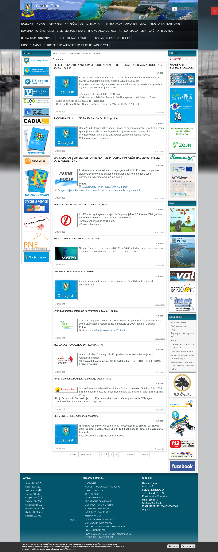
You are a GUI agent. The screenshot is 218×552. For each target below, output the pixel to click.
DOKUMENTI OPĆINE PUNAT (37, 31)
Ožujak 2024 (31, 497)
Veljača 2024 (31, 501)
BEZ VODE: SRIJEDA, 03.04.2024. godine (76, 416)
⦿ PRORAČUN (114, 23)
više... (73, 519)
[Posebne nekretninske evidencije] (36, 250)
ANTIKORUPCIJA (128, 31)
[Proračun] (36, 165)
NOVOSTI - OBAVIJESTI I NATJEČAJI (57, 23)
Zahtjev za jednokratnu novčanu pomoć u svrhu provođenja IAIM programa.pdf (99, 190)
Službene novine (178, 326)
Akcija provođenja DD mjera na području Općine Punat (82, 378)
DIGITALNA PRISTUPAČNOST (38, 38)
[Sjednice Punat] (36, 85)
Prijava (146, 509)
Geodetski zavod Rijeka (182, 351)
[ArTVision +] (182, 198)
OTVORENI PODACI (136, 23)
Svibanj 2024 (31, 490)
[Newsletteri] (36, 154)
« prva (73, 454)
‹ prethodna (85, 454)
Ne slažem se (188, 546)
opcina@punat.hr (158, 496)
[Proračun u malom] (36, 196)
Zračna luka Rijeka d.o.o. (182, 362)
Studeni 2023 (31, 512)
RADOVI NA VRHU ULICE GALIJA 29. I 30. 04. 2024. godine (86, 118)
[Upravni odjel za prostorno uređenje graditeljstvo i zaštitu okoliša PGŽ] (182, 85)
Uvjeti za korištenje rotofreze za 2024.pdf (103, 330)
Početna (55, 54)
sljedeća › (131, 454)
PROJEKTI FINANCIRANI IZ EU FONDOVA (80, 38)
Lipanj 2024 (30, 487)
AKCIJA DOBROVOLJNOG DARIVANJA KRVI (78, 345)
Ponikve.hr (176, 340)
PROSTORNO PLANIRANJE (164, 23)
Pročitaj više (160, 112)
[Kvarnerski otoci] (182, 458)
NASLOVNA (27, 23)
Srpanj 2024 (31, 483)
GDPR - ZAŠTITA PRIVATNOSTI (157, 31)
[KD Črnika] (182, 397)
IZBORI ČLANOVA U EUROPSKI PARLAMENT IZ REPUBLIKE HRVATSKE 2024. (65, 45)
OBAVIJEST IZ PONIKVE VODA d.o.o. (74, 271)
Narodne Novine (178, 322)
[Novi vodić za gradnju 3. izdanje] (182, 123)
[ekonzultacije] (36, 75)
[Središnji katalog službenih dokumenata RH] (36, 123)
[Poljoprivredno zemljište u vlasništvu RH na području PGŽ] (182, 137)
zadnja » (144, 454)
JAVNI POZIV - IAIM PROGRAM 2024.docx (105, 187)
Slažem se (173, 546)
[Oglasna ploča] (36, 96)
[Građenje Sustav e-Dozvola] (182, 70)
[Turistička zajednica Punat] (182, 437)
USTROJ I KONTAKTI (91, 23)
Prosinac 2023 (32, 508)
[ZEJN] (182, 151)
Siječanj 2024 (31, 505)
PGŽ (173, 330)
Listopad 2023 (32, 516)
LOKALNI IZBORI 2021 (118, 38)
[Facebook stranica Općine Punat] (182, 471)
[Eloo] (36, 105)
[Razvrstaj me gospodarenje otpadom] (182, 160)
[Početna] (28, 16)
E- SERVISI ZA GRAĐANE (71, 31)
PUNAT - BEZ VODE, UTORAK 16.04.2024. (77, 238)
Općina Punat (49, 6)
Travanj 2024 (31, 494)
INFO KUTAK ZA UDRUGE (101, 31)
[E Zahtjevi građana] (36, 64)
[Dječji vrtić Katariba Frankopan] (182, 408)
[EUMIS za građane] (36, 262)
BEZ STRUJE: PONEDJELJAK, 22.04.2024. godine (81, 204)
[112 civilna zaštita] (182, 448)
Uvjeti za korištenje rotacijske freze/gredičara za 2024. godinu (86, 311)
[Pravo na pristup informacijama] (36, 116)
